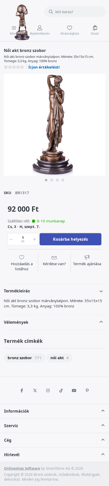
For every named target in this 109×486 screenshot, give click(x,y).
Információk (16, 411)
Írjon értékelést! (44, 67)
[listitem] (54, 125)
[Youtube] (74, 390)
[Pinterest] (87, 390)
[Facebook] (21, 390)
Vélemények (16, 322)
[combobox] (75, 11)
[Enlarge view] (54, 125)
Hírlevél (12, 454)
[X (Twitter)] (35, 390)
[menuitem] (24, 358)
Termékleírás (17, 291)
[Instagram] (47, 390)
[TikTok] (61, 390)
